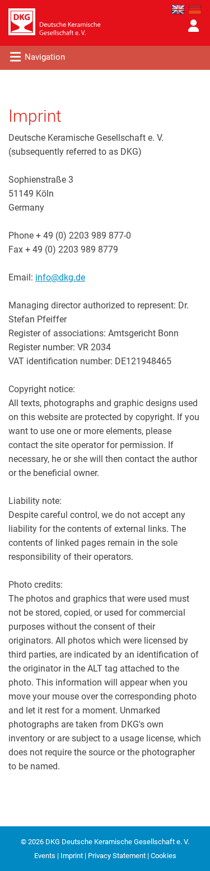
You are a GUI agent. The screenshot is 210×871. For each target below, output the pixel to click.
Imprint (71, 855)
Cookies (163, 855)
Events (44, 855)
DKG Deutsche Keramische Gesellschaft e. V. (117, 841)
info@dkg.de (60, 277)
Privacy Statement (117, 855)
